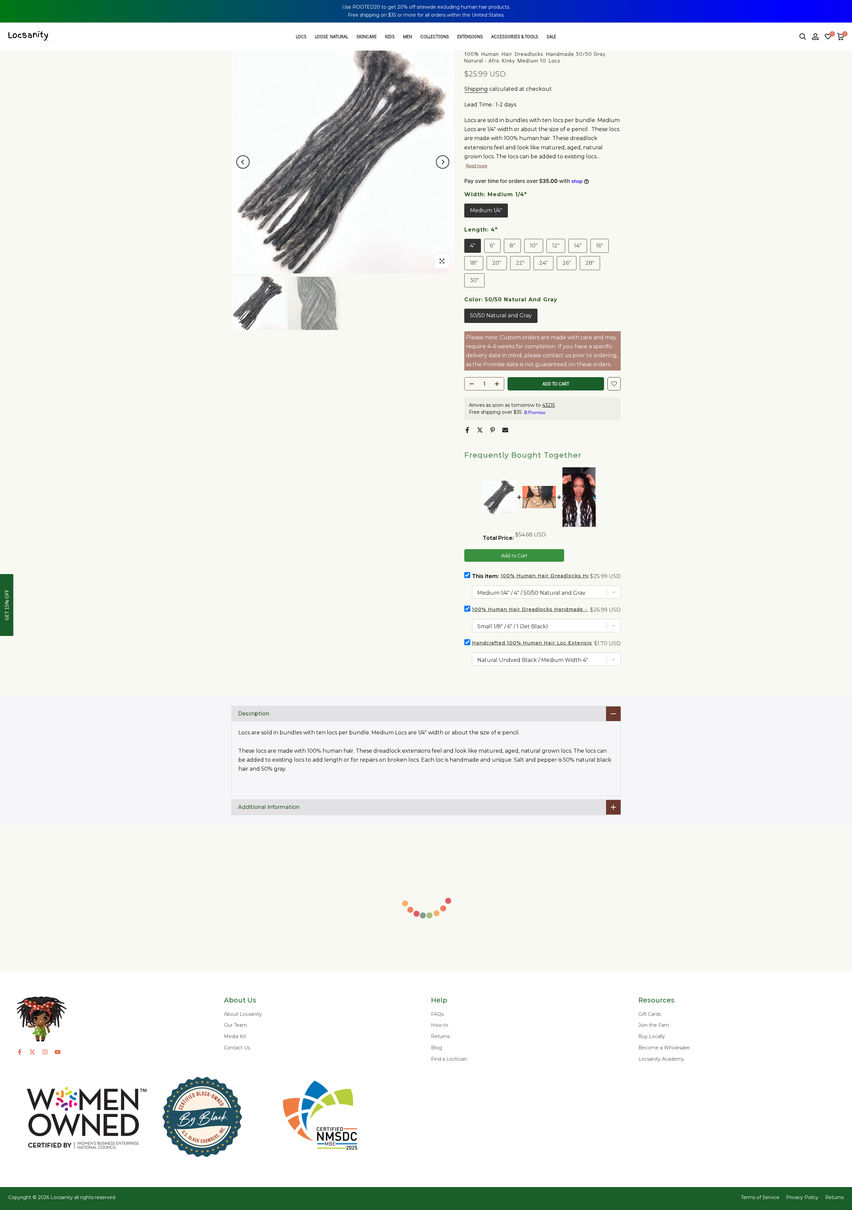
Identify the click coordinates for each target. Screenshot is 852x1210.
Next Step (681, 640)
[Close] (842, 10)
